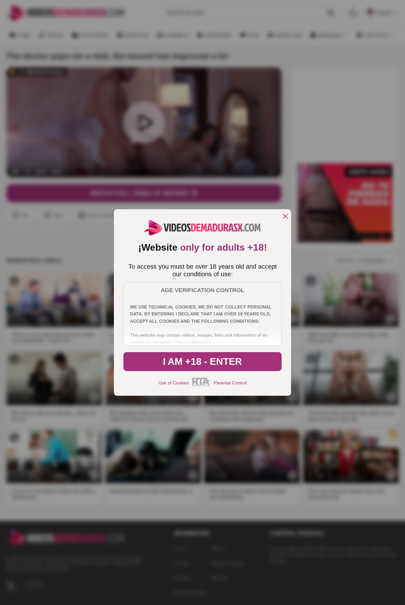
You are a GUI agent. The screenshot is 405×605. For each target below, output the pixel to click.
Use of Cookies (174, 382)
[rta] (201, 385)
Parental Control (230, 382)
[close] (285, 217)
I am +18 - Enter (202, 361)
